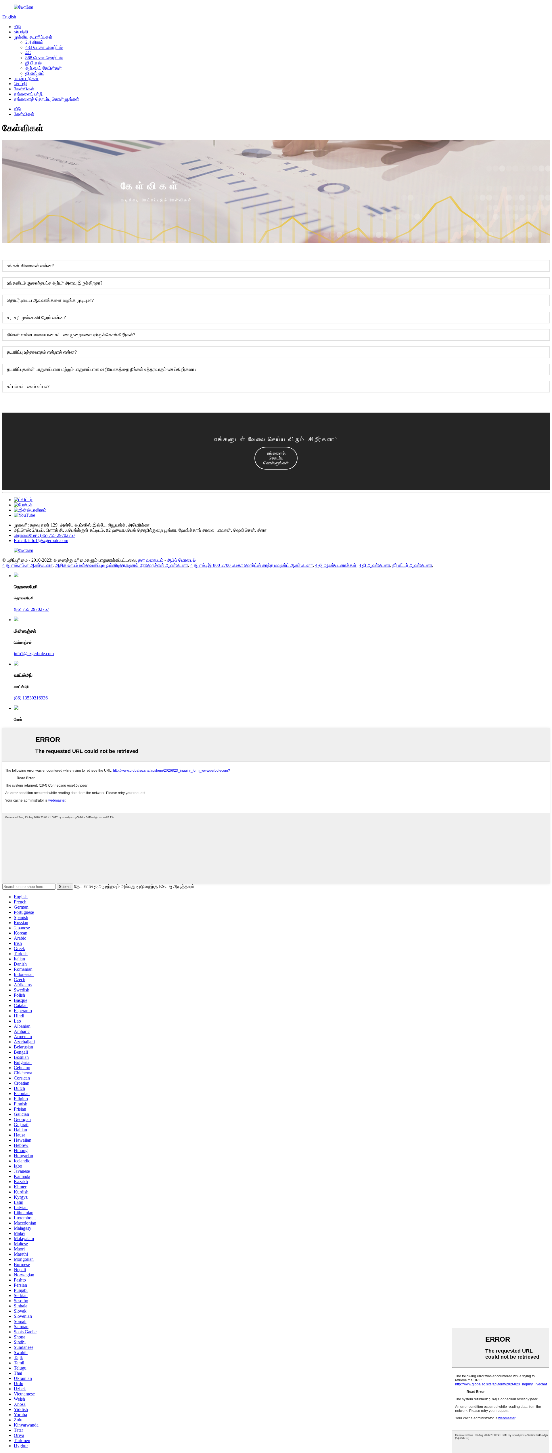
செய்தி (20, 83)
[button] (276, 458)
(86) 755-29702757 (31, 609)
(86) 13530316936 (31, 697)
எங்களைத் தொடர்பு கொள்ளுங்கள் (46, 99)
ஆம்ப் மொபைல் (181, 560)
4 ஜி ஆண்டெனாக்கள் (335, 565)
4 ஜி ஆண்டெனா (374, 565)
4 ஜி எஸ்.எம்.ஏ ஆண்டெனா (27, 565)
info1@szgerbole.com (34, 653)
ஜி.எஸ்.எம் (34, 73)
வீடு (17, 26)
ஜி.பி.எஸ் (33, 62)
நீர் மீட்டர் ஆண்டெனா (412, 565)
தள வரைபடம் (150, 560)
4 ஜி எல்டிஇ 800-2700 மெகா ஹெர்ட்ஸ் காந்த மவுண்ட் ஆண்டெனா (251, 565)
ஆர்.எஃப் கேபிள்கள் (43, 68)
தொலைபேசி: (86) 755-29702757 (44, 535)
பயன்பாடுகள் (26, 78)
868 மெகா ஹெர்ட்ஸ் (44, 57)
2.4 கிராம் (34, 42)
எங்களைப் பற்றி (28, 93)
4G (28, 52)
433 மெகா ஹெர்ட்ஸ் (44, 47)
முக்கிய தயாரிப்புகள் (33, 37)
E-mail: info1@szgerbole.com (41, 540)
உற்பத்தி (21, 31)
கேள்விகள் (24, 88)
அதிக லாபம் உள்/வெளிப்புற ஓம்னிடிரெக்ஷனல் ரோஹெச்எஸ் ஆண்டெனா (121, 565)
